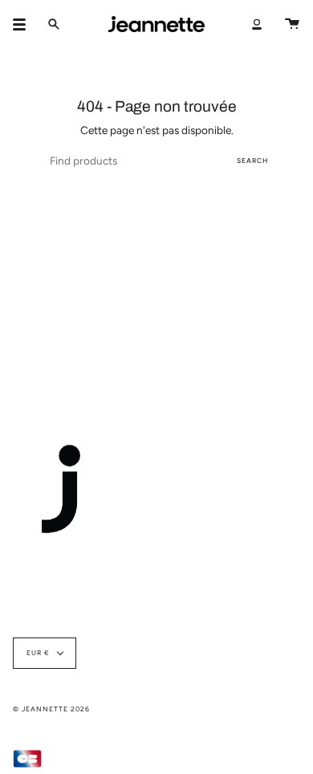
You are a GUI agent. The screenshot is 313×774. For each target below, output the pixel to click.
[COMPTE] (257, 24)
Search (252, 161)
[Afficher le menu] (25, 24)
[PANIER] (292, 24)
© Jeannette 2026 (51, 709)
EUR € (38, 653)
